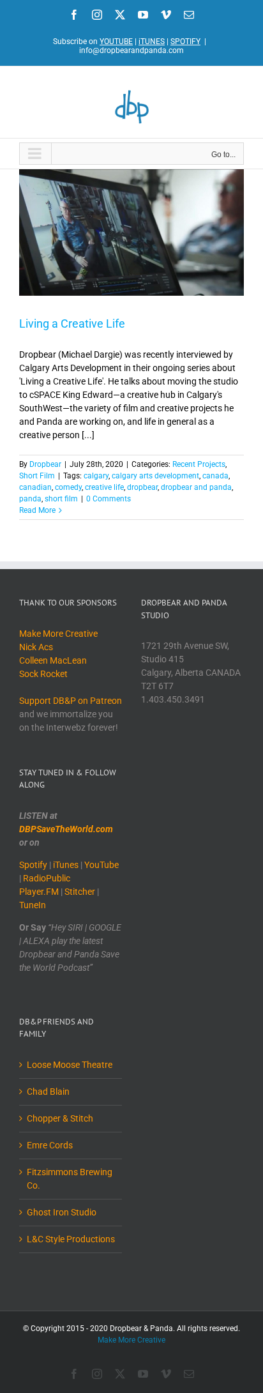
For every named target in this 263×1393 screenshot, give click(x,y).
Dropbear (45, 464)
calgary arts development (155, 475)
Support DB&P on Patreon (70, 701)
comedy (68, 487)
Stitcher (79, 892)
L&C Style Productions (71, 1239)
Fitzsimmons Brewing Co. (69, 1179)
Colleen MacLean (53, 660)
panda (30, 498)
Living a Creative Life (72, 323)
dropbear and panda (196, 487)
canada (215, 475)
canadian (35, 487)
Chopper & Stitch (60, 1118)
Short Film (37, 475)
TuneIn (32, 905)
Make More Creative (58, 633)
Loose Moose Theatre (69, 1065)
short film (61, 498)
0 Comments (108, 498)
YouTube (101, 865)
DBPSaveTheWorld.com (66, 829)
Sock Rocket (43, 674)
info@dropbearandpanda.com (131, 50)
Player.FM (39, 892)
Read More (37, 510)
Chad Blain (48, 1091)
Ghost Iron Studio (61, 1212)
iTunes (66, 865)
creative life (104, 487)
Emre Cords (50, 1145)
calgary (96, 475)
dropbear (142, 487)
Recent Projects (198, 464)
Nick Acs (36, 647)
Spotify (33, 865)
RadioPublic (46, 878)
